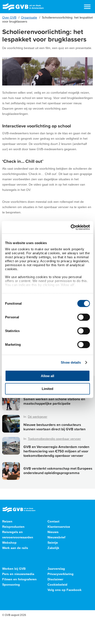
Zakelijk (53, 548)
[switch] (83, 317)
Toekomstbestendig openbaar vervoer (54, 439)
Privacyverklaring (61, 574)
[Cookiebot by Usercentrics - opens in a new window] (70, 227)
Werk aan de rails (15, 548)
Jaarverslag (56, 568)
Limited (47, 389)
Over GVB (9, 17)
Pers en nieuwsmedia (18, 574)
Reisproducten (13, 526)
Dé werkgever (37, 416)
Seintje (53, 542)
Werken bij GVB (14, 568)
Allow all (47, 376)
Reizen (7, 521)
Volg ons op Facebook (65, 590)
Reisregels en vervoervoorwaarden (17, 534)
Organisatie (29, 17)
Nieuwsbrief (56, 537)
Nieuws (53, 532)
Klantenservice (59, 526)
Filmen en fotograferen (19, 579)
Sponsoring (11, 584)
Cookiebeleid (57, 584)
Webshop (9, 542)
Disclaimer (55, 579)
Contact (53, 521)
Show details (71, 362)
